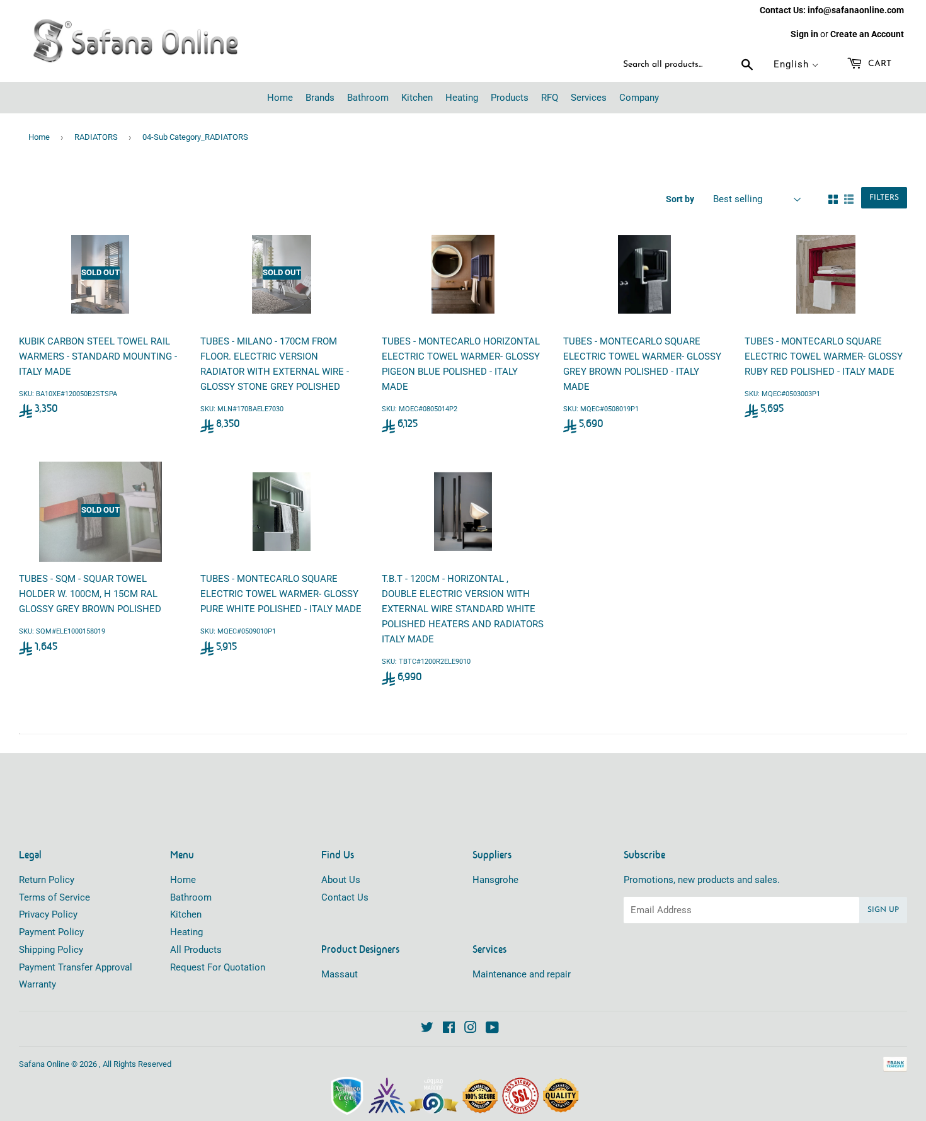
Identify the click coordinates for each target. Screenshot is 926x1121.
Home (39, 137)
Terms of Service (54, 897)
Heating (186, 932)
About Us (340, 879)
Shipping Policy (51, 949)
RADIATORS (96, 137)
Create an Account (867, 34)
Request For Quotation (217, 967)
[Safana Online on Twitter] (427, 1029)
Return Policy (46, 879)
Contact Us (345, 897)
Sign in (804, 34)
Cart (878, 64)
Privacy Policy (48, 914)
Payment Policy (51, 932)
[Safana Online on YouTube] (492, 1029)
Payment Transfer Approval (75, 967)
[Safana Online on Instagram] (470, 1029)
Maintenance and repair (521, 974)
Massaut (339, 974)
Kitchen (186, 914)
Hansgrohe (495, 879)
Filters (884, 198)
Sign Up (883, 910)
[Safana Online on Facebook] (448, 1029)
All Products (196, 949)
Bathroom (191, 897)
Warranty (37, 984)
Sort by (680, 199)
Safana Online (44, 1064)
